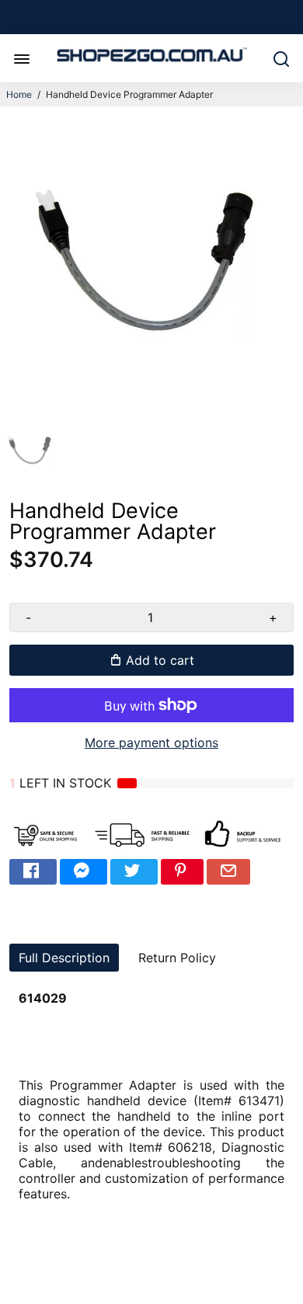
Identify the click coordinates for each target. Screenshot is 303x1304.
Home (19, 94)
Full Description (64, 957)
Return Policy (177, 957)
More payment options (151, 742)
